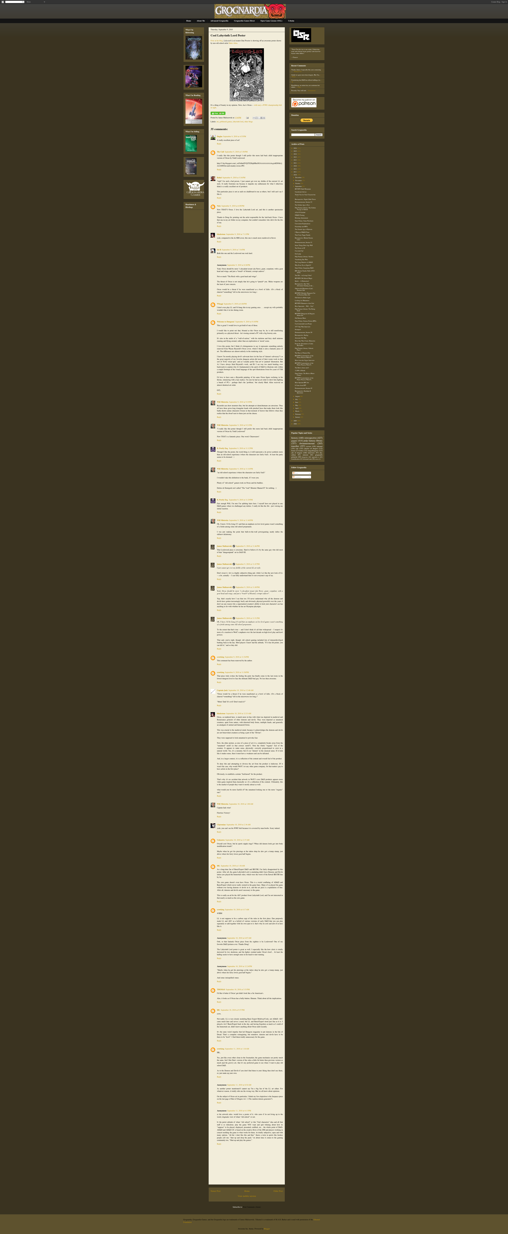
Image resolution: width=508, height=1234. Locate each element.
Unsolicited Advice (301, 192)
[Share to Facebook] (261, 118)
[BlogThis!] (256, 118)
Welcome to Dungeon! (226, 321)
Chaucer (295, 57)
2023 (295, 157)
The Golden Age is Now (302, 205)
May (296, 405)
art (218, 121)
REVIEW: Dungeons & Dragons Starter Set (305, 314)
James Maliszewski (224, 546)
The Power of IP (300, 248)
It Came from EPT (300, 385)
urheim (316, 459)
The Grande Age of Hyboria (303, 229)
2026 (295, 148)
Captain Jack (222, 690)
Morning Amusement (301, 218)
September (298, 186)
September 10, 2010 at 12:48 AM (240, 690)
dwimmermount (307, 443)
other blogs (248, 121)
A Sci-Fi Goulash (300, 212)
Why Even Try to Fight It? (303, 265)
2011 (295, 172)
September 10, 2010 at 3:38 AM (233, 865)
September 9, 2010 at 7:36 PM (233, 249)
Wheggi (220, 303)
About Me (201, 20)
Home (188, 20)
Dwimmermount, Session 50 (303, 332)
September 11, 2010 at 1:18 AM (237, 1048)
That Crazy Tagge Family (302, 235)
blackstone (221, 234)
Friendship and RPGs (301, 226)
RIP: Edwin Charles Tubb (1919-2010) (305, 272)
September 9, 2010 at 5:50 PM (236, 151)
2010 (295, 175)
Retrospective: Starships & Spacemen (303, 392)
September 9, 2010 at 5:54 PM (234, 177)
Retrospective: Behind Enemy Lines (304, 239)
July (296, 399)
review (308, 446)
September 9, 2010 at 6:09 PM (232, 206)
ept (297, 448)
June (296, 402)
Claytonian (221, 824)
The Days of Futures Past (302, 353)
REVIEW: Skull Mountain (303, 189)
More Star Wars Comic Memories (305, 341)
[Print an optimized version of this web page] (218, 114)
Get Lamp (298, 254)
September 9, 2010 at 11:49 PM (248, 587)
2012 (295, 169)
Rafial (219, 177)
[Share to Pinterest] (264, 118)
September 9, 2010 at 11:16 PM (241, 468)
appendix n (315, 457)
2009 (295, 421)
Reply (219, 143)
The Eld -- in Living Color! (303, 275)
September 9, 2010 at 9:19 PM (240, 402)
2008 (295, 424)
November (298, 180)
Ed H (219, 249)
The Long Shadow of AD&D (304, 262)
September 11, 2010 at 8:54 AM (239, 1085)
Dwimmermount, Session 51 (303, 242)
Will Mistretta (222, 402)
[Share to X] (259, 118)
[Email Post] (247, 117)
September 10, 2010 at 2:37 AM (237, 840)
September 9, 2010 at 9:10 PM (246, 321)
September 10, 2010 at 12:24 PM (239, 966)
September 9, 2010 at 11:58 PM (237, 672)
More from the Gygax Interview (304, 360)
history (294, 437)
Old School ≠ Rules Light (302, 298)
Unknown (221, 840)
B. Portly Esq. (222, 448)
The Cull (220, 151)
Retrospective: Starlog (301, 335)
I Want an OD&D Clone (302, 232)
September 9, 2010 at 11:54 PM (237, 657)
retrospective (311, 437)
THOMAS (221, 989)
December (298, 177)
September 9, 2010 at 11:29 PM (241, 499)
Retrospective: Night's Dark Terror (305, 199)
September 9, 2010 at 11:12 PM (241, 448)
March (297, 411)
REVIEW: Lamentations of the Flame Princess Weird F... (304, 356)
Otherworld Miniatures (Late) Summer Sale (304, 289)
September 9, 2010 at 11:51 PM (248, 618)
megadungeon (313, 450)
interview (311, 452)
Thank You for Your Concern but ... (305, 195)
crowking (220, 657)
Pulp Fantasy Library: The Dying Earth (305, 310)
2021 (295, 163)
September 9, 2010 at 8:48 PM (235, 303)
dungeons (305, 457)
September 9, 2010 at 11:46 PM (248, 546)
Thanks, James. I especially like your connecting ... (306, 70)
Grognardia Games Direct (244, 20)
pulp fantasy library (313, 440)
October (298, 183)
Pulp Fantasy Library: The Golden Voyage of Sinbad (305, 208)
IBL (218, 865)
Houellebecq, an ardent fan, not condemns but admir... (305, 86)
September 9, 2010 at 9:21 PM (240, 425)
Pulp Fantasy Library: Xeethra (304, 256)
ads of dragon (296, 452)
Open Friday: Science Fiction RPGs (305, 321)
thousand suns (307, 459)
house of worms (297, 450)
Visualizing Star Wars (301, 259)
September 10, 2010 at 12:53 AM (238, 713)
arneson (305, 455)
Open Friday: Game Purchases (304, 221)
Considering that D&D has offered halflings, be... (306, 80)
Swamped (298, 329)
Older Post (278, 1190)
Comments (297, 477)
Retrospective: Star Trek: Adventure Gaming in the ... (304, 284)
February (298, 414)
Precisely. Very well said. (298, 90)
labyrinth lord (238, 121)
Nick (219, 205)
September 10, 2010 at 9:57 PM (232, 1010)
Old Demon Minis (300, 318)
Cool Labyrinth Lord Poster (228, 35)
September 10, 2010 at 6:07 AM (239, 938)
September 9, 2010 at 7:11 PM (237, 234)
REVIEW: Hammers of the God (304, 303)
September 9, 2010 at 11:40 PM (241, 520)
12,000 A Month (300, 370)
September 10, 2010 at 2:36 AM (238, 824)
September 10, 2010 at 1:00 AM (241, 804)
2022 (295, 160)
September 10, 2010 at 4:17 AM (237, 909)
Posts (296, 473)
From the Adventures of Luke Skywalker (304, 344)
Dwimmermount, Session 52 (303, 202)
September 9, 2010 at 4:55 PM (234, 136)
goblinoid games (226, 121)
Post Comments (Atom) (252, 1207)
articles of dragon (311, 448)
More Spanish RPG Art (302, 382)
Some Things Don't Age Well (304, 245)
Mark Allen (233, 43)
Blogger (267, 1228)
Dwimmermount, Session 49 (303, 388)
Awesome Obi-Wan (300, 338)
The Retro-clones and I (302, 368)
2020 (295, 166)
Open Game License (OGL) (271, 20)
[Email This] (254, 118)
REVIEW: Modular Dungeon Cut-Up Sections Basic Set (305, 294)
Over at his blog (217, 40)
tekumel (320, 446)
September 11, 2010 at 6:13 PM (239, 1110)
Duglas (219, 136)
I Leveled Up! (299, 251)
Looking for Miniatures (302, 300)
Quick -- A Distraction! (302, 281)
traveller (295, 446)
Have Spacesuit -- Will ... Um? (304, 306)
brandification (295, 459)
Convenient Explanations (302, 224)
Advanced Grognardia (219, 20)
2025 (295, 151)
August (297, 396)
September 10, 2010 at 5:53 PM (238, 989)
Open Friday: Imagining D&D (304, 268)
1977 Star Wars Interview (302, 327)
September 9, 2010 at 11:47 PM (248, 564)
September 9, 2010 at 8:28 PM (238, 265)
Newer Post (216, 1190)
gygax (294, 440)
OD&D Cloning (300, 215)
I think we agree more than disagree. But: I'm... (305, 75)
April (297, 408)
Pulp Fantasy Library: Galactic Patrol (304, 349)
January (297, 417)
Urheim (291, 20)
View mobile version (247, 1195)
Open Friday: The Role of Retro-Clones (305, 374)
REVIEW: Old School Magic (303, 278)
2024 (295, 154)
